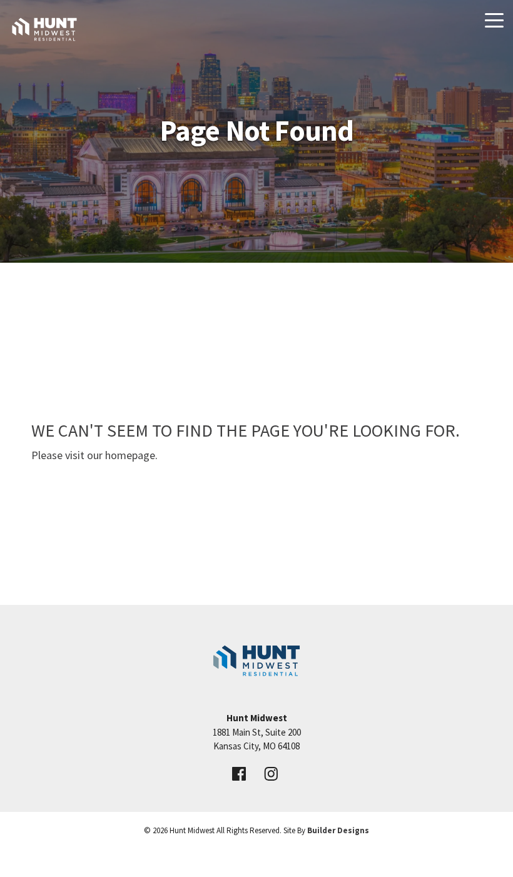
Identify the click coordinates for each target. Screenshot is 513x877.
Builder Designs (338, 830)
